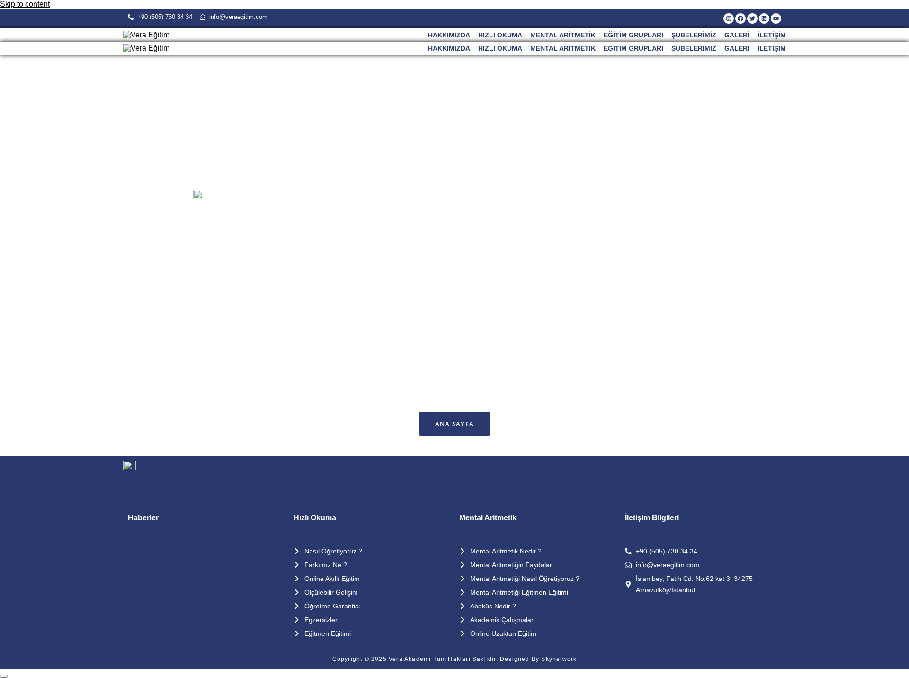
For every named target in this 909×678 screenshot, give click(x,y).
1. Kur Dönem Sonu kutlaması (195, 550)
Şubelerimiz (693, 35)
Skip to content (25, 4)
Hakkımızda (449, 35)
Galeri (736, 35)
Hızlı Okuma (500, 35)
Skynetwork (559, 659)
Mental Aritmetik (563, 35)
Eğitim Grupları (633, 35)
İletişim (772, 35)
